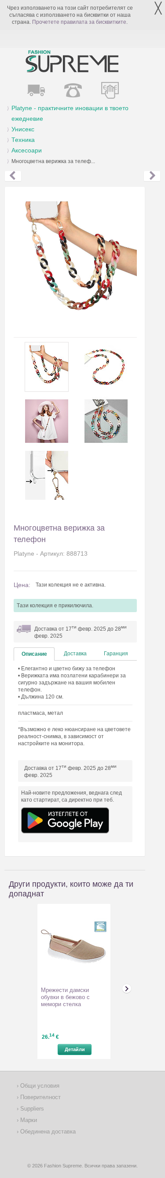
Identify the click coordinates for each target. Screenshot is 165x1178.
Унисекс (22, 129)
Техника (23, 139)
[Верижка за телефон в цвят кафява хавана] (13, 176)
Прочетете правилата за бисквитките (79, 22)
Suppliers (31, 1108)
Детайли (75, 1049)
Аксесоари (26, 150)
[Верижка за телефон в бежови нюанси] (152, 176)
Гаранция (116, 653)
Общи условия (38, 1085)
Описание (34, 654)
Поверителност (39, 1097)
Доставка (75, 653)
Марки (27, 1120)
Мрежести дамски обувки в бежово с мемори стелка (65, 997)
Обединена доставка (47, 1131)
